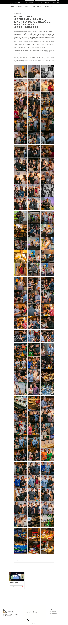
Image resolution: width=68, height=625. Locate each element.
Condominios (46, 6)
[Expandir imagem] (20, 71)
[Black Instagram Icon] (28, 619)
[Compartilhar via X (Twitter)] (17, 560)
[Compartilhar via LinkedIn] (20, 560)
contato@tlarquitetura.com (32, 617)
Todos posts (11, 6)
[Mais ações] (53, 13)
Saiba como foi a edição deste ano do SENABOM (16, 583)
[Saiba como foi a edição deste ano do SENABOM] (16, 576)
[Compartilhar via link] (22, 560)
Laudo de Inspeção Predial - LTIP (23, 6)
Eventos (39, 6)
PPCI (34, 6)
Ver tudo (57, 569)
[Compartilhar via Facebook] (14, 560)
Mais (52, 6)
